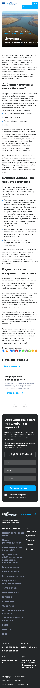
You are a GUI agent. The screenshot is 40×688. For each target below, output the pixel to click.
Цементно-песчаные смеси (13, 534)
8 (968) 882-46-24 (10, 647)
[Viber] (26, 351)
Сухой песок (8, 606)
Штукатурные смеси (13, 576)
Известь (6, 629)
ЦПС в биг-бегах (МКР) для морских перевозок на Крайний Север (12, 558)
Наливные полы (10, 592)
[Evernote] (29, 351)
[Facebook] (10, 351)
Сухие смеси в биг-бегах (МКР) (12, 548)
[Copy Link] (32, 351)
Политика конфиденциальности (15, 684)
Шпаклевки (8, 601)
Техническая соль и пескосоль (12, 619)
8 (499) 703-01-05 (29, 647)
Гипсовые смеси (10, 567)
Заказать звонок (29, 7)
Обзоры (15, 31)
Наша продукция (11, 528)
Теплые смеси (9, 588)
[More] (36, 351)
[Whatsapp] (23, 351)
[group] (20, 386)
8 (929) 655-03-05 (10, 651)
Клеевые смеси (10, 571)
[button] (15, 406)
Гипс (4, 634)
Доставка (30, 535)
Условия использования (11, 680)
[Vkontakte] (3, 351)
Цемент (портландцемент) (11, 541)
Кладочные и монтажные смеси (11, 582)
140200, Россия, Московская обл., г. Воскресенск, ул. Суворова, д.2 (29, 664)
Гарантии (30, 540)
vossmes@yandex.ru (10, 661)
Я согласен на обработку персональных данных (18, 496)
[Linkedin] (20, 351)
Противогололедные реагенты (13, 612)
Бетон (5, 625)
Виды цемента (26, 31)
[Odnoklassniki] (7, 351)
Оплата (29, 544)
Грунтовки (7, 597)
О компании (31, 529)
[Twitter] (13, 351)
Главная (7, 31)
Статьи (29, 549)
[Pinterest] (16, 351)
